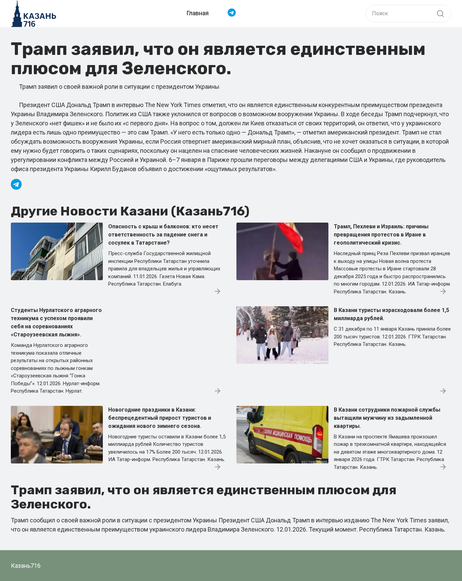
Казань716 (26, 565)
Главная (197, 13)
